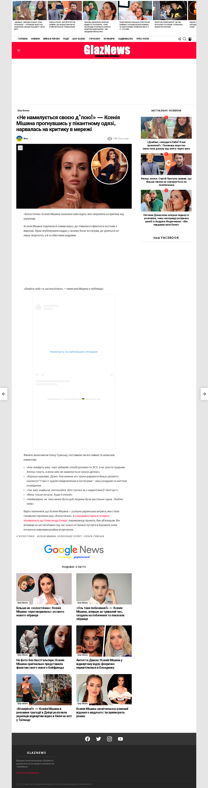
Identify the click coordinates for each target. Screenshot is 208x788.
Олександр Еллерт (70, 536)
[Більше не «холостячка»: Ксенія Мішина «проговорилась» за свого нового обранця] (44, 588)
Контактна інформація (27, 773)
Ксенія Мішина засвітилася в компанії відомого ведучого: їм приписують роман (102, 712)
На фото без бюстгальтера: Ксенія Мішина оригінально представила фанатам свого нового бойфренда (40, 664)
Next (194, 18)
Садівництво (125, 39)
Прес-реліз (142, 39)
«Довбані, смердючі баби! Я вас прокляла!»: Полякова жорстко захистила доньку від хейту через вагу (166, 145)
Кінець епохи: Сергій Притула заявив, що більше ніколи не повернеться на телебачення (62, 24)
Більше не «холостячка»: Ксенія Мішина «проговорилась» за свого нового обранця (40, 611)
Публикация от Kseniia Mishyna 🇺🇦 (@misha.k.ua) (74, 399)
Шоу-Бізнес (78, 39)
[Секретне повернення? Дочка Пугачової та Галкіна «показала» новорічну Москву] (170, 10)
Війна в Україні (51, 39)
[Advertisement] (104, 81)
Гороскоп (94, 39)
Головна (23, 39)
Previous (13, 18)
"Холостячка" (26, 536)
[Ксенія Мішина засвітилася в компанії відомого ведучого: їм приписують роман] (104, 689)
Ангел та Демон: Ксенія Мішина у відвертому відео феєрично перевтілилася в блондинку (99, 664)
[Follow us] (179, 39)
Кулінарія (109, 39)
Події (66, 39)
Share (20, 147)
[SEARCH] (185, 39)
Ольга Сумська (94, 536)
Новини (35, 39)
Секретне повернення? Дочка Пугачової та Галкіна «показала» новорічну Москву (169, 24)
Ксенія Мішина (47, 536)
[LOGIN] (190, 39)
